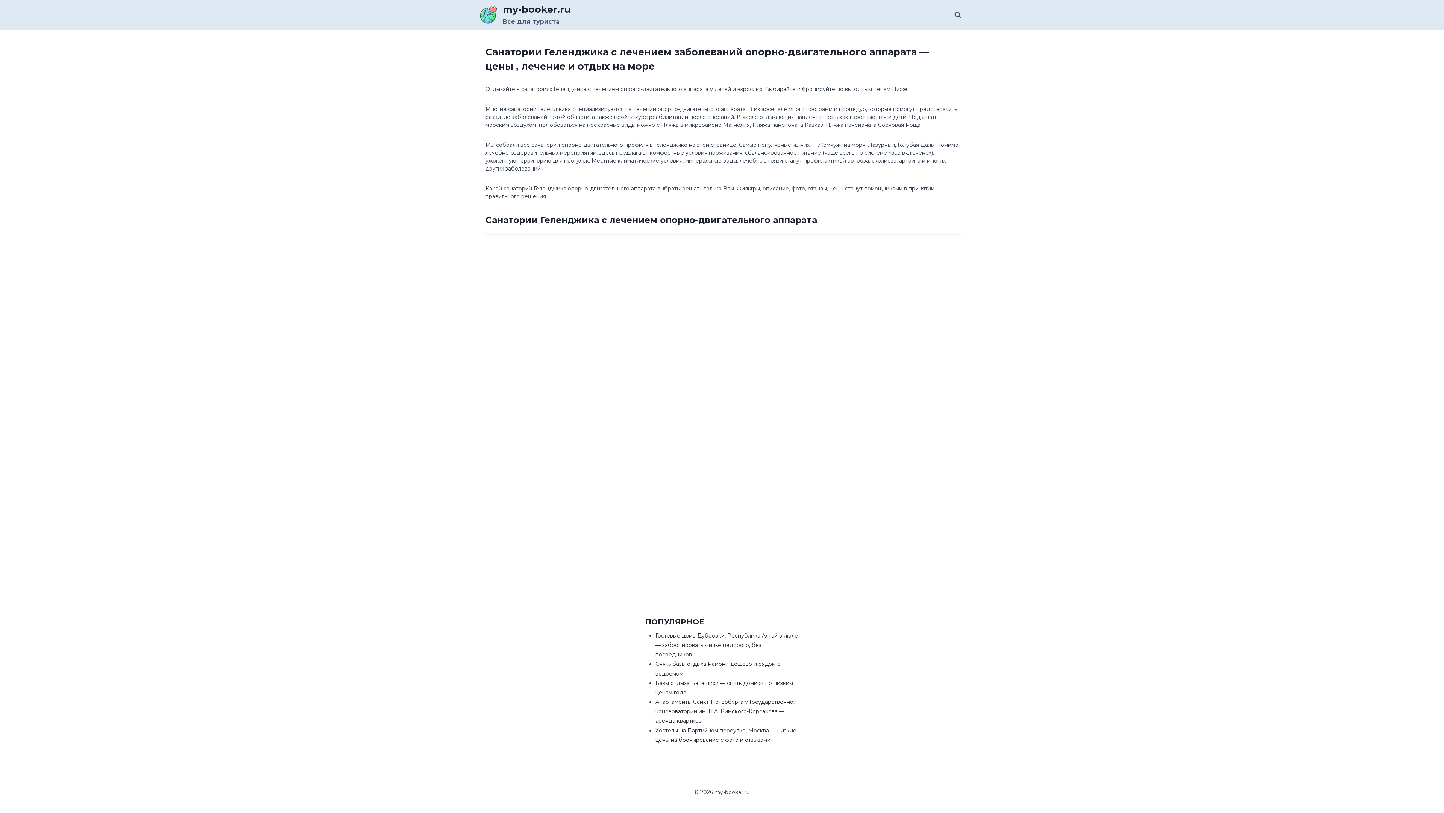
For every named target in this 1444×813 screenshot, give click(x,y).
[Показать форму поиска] (958, 15)
